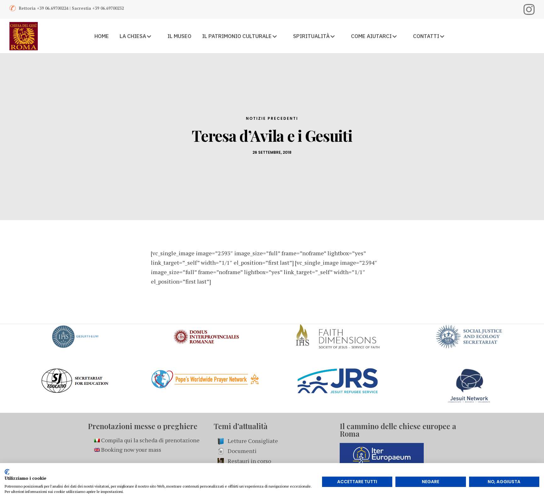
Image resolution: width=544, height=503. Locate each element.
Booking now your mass (130, 449)
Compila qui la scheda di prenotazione (150, 440)
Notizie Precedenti (272, 118)
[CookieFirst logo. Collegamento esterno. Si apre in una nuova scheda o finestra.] (7, 472)
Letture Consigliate (253, 441)
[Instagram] (529, 9)
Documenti (242, 451)
